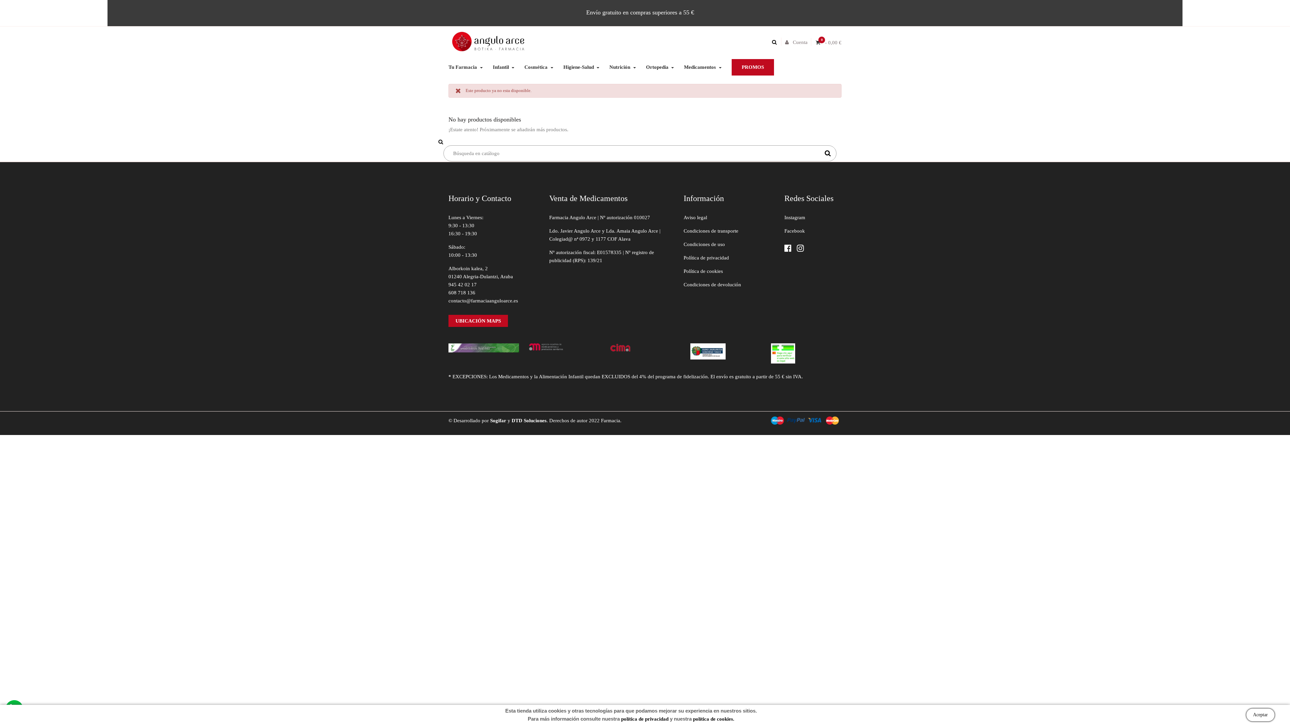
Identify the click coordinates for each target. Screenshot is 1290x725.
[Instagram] (800, 249)
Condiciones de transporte (711, 231)
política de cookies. (713, 719)
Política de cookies (703, 271)
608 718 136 (461, 292)
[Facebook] (787, 249)
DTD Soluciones (529, 420)
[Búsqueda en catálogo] (776, 42)
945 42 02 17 (462, 284)
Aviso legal (695, 217)
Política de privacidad (706, 257)
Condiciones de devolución (712, 284)
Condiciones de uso (704, 244)
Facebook (794, 231)
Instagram (794, 217)
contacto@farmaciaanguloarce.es (483, 300)
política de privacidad (645, 719)
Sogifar (498, 420)
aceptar (1260, 714)
